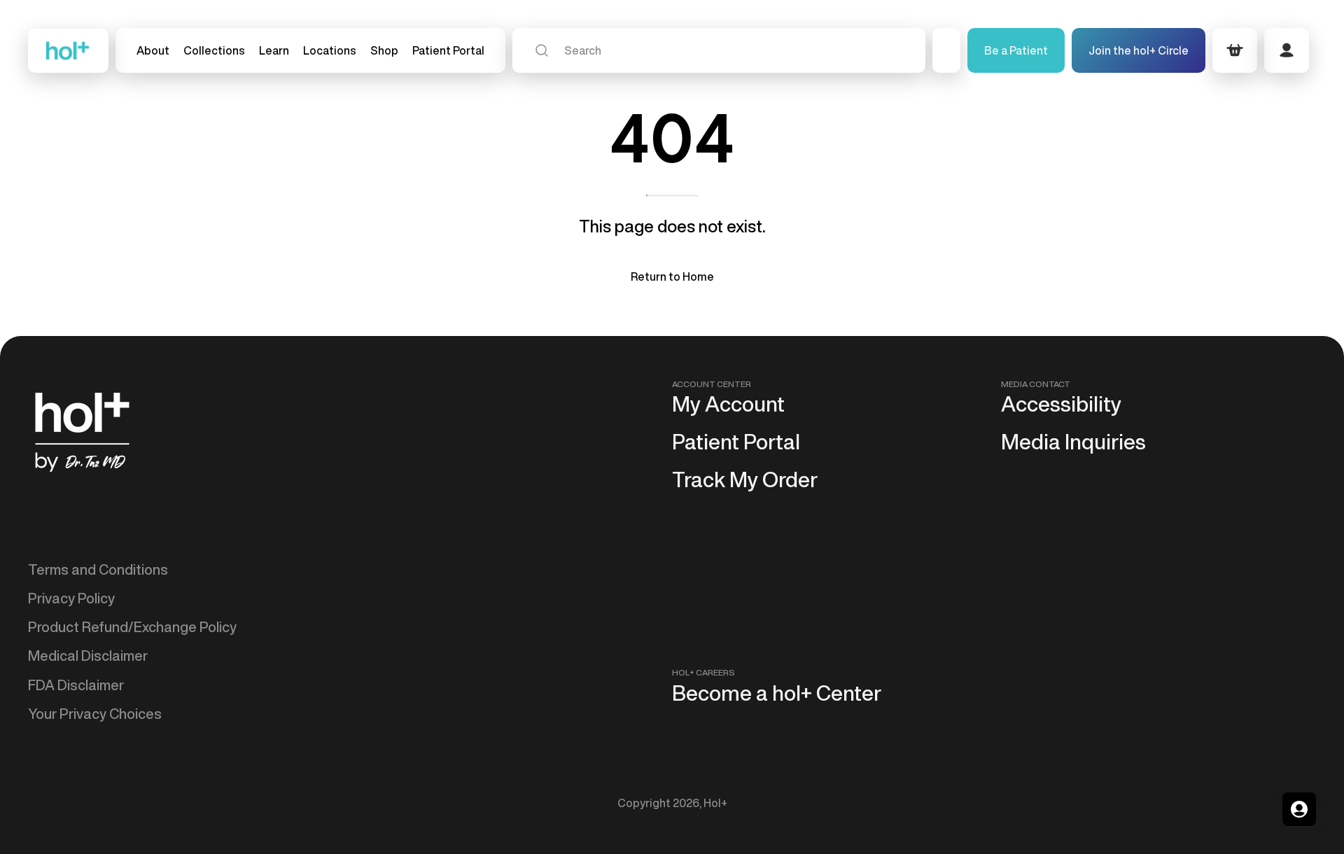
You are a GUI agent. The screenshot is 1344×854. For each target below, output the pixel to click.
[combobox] (718, 50)
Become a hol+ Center (776, 693)
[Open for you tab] (1299, 809)
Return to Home (672, 276)
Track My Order (745, 479)
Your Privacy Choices (95, 713)
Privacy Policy (71, 598)
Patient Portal (736, 441)
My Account (728, 403)
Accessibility (1061, 403)
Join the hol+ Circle (1138, 50)
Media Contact (1035, 383)
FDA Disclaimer (76, 685)
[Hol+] (68, 50)
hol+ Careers (703, 672)
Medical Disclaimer (88, 655)
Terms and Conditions (98, 569)
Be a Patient (1016, 50)
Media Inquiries (1073, 441)
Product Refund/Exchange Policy (132, 627)
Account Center (711, 383)
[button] (214, 50)
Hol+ (715, 802)
